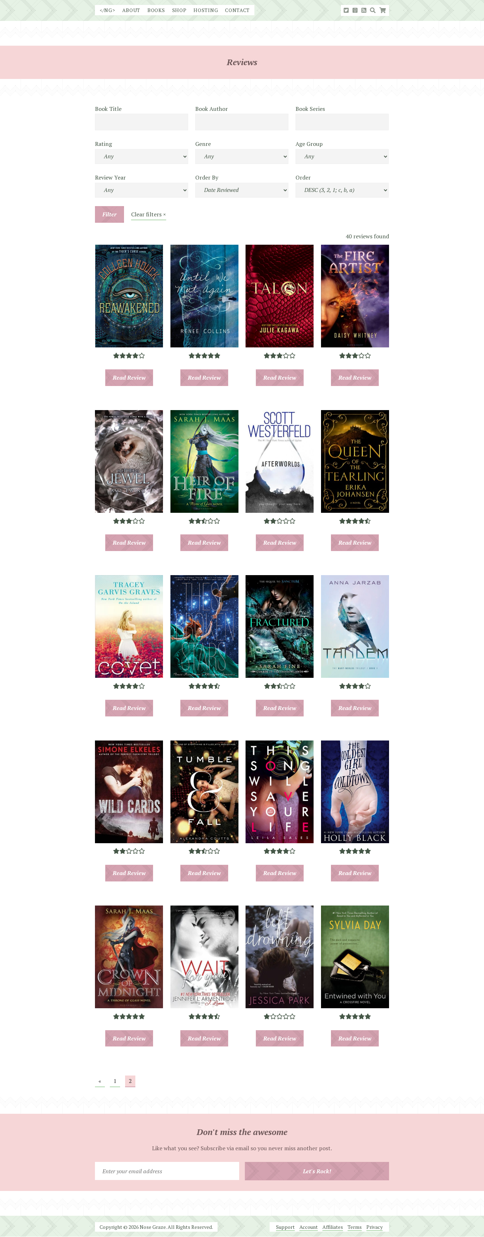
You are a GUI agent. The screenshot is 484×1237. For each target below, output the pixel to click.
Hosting (205, 10)
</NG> (107, 10)
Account (308, 1227)
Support (285, 1227)
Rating (103, 144)
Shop (179, 10)
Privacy (374, 1227)
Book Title (108, 109)
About (131, 10)
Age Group (309, 144)
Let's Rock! (317, 1171)
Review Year (110, 177)
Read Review (129, 377)
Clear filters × (148, 214)
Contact (237, 10)
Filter (109, 214)
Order (303, 177)
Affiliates (332, 1227)
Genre (203, 144)
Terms (355, 1227)
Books (156, 10)
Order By (206, 177)
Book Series (310, 109)
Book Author (211, 109)
